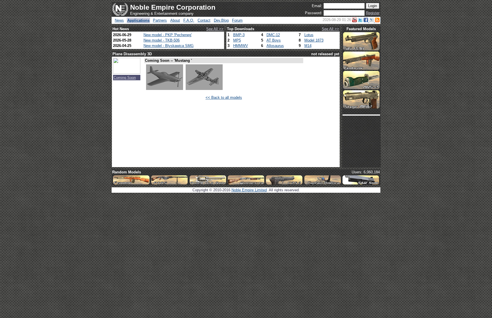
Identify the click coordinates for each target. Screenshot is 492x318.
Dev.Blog (221, 20)
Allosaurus (275, 46)
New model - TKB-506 (162, 40)
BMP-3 (239, 35)
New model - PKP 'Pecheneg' (168, 35)
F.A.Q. (188, 20)
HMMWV (240, 46)
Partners (160, 20)
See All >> (215, 29)
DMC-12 (273, 35)
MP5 (237, 40)
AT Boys (273, 40)
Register (373, 13)
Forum (237, 20)
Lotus (308, 35)
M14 (307, 46)
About (175, 20)
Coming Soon (125, 77)
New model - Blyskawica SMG (169, 46)
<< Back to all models (224, 97)
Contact (204, 20)
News (119, 20)
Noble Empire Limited (249, 190)
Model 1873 (313, 40)
